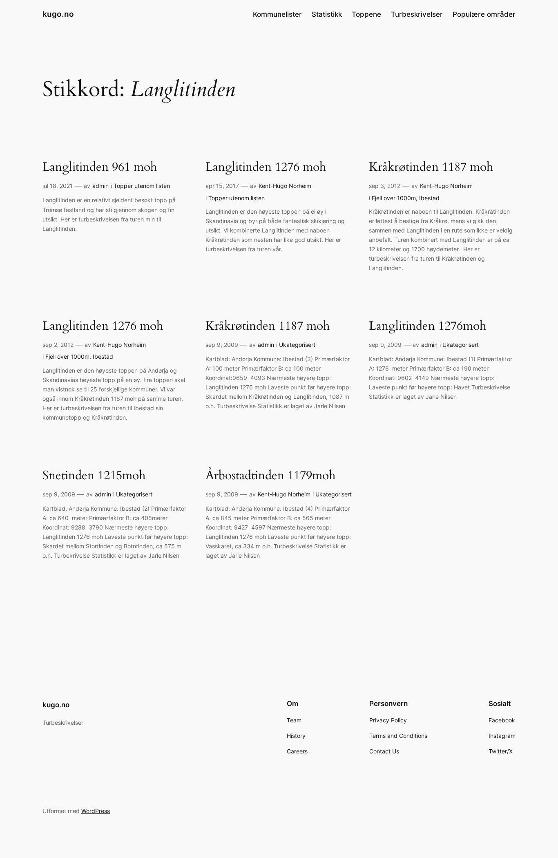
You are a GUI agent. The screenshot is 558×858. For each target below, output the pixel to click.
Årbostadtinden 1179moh (270, 476)
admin (100, 185)
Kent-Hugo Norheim (285, 185)
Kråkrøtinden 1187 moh (431, 167)
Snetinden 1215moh (93, 476)
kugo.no (58, 14)
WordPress (95, 810)
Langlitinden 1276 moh (265, 167)
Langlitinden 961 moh (99, 167)
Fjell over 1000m (394, 197)
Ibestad (429, 197)
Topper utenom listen (142, 185)
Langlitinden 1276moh (427, 326)
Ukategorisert (297, 344)
